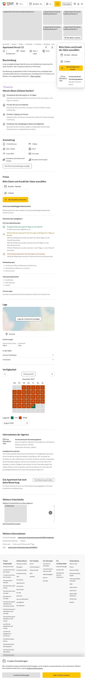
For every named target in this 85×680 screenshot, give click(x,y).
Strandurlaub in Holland (8, 581)
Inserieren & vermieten (46, 565)
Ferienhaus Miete (21, 570)
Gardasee (38, 44)
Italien (21, 44)
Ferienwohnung (21, 573)
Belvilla (72, 602)
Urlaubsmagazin (35, 567)
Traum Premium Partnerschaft (48, 570)
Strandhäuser (20, 605)
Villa (17, 576)
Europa (14, 44)
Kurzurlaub (19, 589)
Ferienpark (19, 580)
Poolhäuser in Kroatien (7, 597)
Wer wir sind (73, 564)
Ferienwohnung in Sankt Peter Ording (9, 656)
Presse (71, 567)
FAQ (31, 573)
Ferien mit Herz (74, 570)
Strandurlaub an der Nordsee (9, 592)
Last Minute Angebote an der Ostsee (8, 626)
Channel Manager (61, 566)
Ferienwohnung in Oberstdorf (8, 651)
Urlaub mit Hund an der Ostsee (9, 571)
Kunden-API (60, 570)
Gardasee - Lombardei (51, 44)
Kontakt (32, 576)
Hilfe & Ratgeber (48, 574)
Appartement (20, 583)
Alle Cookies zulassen (61, 675)
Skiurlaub (19, 596)
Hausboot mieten (21, 564)
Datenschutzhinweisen (35, 668)
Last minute (19, 586)
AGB (71, 584)
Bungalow (19, 567)
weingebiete (20, 602)
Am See (18, 593)
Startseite (6, 44)
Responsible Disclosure (73, 595)
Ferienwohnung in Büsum (8, 640)
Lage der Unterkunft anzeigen (28, 319)
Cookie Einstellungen (21, 675)
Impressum (73, 590)
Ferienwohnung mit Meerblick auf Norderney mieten (9, 604)
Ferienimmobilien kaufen (75, 574)
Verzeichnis (73, 599)
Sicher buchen (34, 570)
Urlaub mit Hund (8, 566)
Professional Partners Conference (60, 575)
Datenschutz (73, 587)
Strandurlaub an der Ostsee (9, 587)
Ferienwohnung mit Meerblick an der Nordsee (9, 611)
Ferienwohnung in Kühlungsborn (8, 645)
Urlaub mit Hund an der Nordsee (9, 576)
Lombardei (28, 44)
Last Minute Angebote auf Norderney (7, 633)
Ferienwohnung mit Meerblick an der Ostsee (9, 619)
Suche (31, 564)
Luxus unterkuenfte (22, 599)
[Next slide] (50, 512)
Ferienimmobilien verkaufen (75, 580)
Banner (45, 577)
